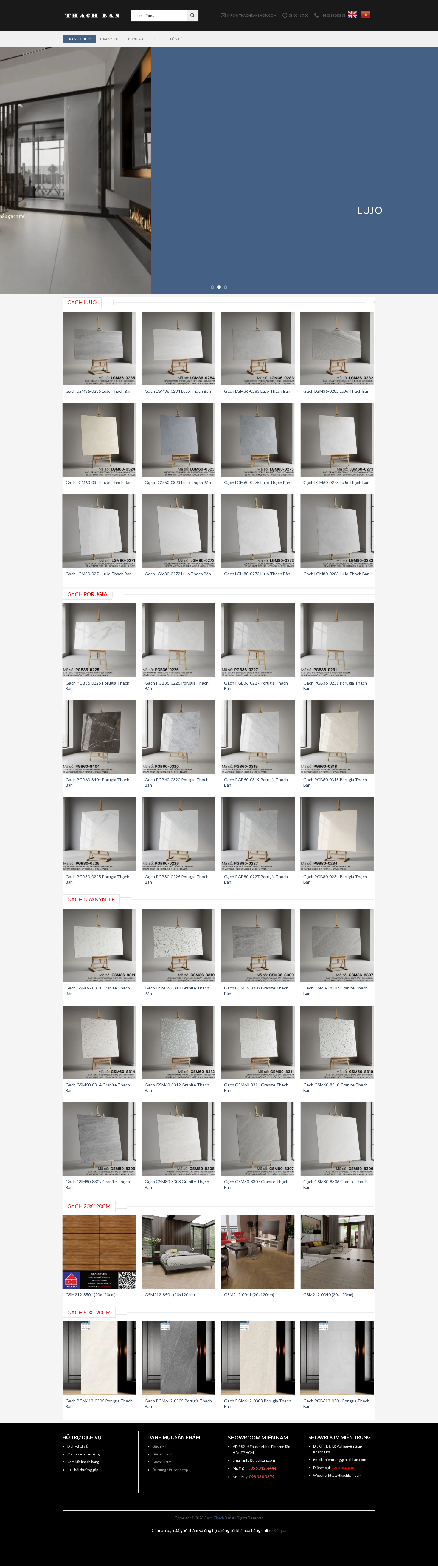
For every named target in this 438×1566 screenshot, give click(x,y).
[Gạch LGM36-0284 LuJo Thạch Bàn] (178, 348)
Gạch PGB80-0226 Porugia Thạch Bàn (177, 879)
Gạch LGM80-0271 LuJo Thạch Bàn (99, 573)
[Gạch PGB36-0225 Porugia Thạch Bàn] (99, 640)
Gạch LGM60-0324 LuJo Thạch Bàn (99, 482)
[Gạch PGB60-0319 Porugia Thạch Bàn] (258, 737)
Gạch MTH (161, 1446)
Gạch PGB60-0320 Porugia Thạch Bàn (177, 782)
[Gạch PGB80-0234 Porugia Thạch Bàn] (337, 834)
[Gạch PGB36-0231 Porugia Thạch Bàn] (337, 640)
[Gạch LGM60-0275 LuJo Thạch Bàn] (258, 440)
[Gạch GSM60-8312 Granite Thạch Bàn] (178, 1042)
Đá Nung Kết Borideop (170, 1470)
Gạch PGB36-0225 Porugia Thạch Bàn (97, 685)
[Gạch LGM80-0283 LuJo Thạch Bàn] (337, 531)
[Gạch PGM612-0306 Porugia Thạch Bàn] (99, 1358)
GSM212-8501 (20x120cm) (170, 1294)
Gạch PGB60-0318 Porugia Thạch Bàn (335, 782)
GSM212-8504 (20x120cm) (91, 1294)
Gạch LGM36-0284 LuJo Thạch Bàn (178, 391)
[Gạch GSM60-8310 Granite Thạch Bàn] (337, 1042)
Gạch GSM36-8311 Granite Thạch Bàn (98, 990)
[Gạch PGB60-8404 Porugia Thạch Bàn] (99, 737)
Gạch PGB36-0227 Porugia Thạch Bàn (256, 685)
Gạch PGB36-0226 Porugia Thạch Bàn (177, 685)
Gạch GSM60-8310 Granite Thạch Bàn (335, 1087)
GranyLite (109, 39)
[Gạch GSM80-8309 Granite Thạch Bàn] (99, 1139)
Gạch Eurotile (163, 1454)
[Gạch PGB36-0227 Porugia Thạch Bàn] (258, 640)
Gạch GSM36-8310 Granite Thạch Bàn (177, 990)
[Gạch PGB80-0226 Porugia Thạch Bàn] (178, 834)
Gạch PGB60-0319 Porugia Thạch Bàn (256, 782)
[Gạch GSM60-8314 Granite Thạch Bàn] (99, 1042)
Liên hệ (176, 39)
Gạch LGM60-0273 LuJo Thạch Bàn (336, 482)
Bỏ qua (280, 1530)
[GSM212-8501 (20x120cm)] (178, 1252)
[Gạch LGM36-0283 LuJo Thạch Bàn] (258, 348)
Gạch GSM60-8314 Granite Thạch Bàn (98, 1087)
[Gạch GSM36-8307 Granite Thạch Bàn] (337, 945)
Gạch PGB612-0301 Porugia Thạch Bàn (336, 1403)
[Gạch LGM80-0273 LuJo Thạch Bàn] (258, 531)
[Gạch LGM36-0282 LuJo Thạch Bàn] (337, 348)
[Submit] (192, 15)
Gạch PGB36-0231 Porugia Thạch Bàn (335, 685)
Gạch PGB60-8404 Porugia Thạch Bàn (97, 782)
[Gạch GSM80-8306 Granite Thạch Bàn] (337, 1139)
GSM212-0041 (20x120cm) (249, 1294)
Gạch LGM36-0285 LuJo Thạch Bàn (99, 391)
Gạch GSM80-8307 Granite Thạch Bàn (256, 1184)
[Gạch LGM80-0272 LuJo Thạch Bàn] (178, 531)
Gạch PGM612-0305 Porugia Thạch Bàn (178, 1403)
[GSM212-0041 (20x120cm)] (258, 1252)
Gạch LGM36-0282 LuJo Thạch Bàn (336, 391)
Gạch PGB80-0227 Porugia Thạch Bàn (256, 879)
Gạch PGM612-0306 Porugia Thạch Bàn (99, 1403)
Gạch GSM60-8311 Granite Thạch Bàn (256, 1087)
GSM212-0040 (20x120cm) (328, 1294)
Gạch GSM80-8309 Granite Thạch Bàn (98, 1184)
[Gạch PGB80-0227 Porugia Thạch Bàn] (258, 834)
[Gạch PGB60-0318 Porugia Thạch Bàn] (337, 737)
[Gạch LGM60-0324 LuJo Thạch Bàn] (99, 440)
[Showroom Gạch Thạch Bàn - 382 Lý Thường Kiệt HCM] (92, 15)
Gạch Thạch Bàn (217, 1518)
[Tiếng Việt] (366, 14)
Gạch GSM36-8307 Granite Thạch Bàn (335, 990)
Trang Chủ (77, 39)
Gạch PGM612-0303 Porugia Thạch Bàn (257, 1403)
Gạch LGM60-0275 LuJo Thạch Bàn (257, 482)
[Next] (421, 170)
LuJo (157, 39)
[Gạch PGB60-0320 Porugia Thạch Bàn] (178, 737)
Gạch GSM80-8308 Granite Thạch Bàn (177, 1184)
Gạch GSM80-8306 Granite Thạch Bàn (335, 1184)
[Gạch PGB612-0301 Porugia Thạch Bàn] (337, 1358)
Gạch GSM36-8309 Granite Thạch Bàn (256, 990)
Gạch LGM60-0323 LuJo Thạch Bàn (178, 482)
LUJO (219, 210)
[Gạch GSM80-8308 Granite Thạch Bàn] (178, 1139)
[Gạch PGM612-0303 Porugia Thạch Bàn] (258, 1358)
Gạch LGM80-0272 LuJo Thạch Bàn (178, 573)
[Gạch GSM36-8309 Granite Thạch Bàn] (258, 945)
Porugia (136, 39)
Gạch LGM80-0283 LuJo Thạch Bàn (336, 573)
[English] (352, 14)
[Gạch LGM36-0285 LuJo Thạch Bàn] (99, 348)
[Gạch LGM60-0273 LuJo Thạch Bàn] (337, 440)
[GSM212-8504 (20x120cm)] (99, 1252)
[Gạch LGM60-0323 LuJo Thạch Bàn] (178, 440)
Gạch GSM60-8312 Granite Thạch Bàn (177, 1087)
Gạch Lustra (162, 1461)
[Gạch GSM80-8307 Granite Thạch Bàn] (258, 1139)
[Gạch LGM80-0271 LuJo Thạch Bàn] (99, 531)
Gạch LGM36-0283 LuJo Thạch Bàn (257, 391)
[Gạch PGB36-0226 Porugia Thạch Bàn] (178, 640)
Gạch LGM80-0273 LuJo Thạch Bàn (257, 573)
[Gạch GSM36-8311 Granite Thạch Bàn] (99, 945)
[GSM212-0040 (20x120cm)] (337, 1252)
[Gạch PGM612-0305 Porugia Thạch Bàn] (178, 1358)
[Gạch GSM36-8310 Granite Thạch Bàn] (178, 945)
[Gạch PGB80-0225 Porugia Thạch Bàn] (99, 834)
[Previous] (16, 170)
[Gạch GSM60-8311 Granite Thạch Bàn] (258, 1042)
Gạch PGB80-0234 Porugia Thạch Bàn (335, 879)
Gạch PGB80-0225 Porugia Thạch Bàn (97, 879)
